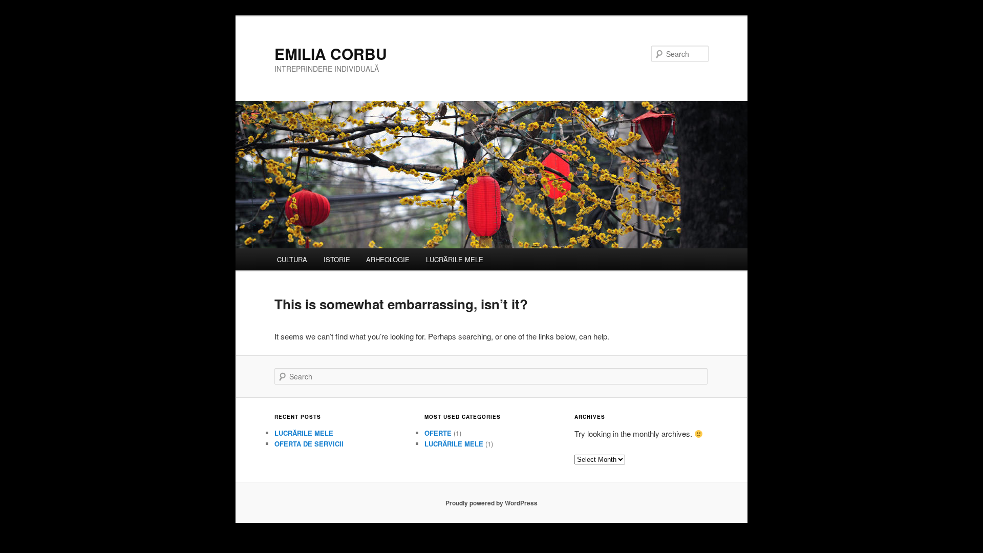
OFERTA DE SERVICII (309, 444)
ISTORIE (337, 259)
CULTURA (292, 259)
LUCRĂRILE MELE (454, 259)
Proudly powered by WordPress (491, 502)
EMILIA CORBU (330, 53)
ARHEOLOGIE (388, 259)
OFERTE (438, 433)
